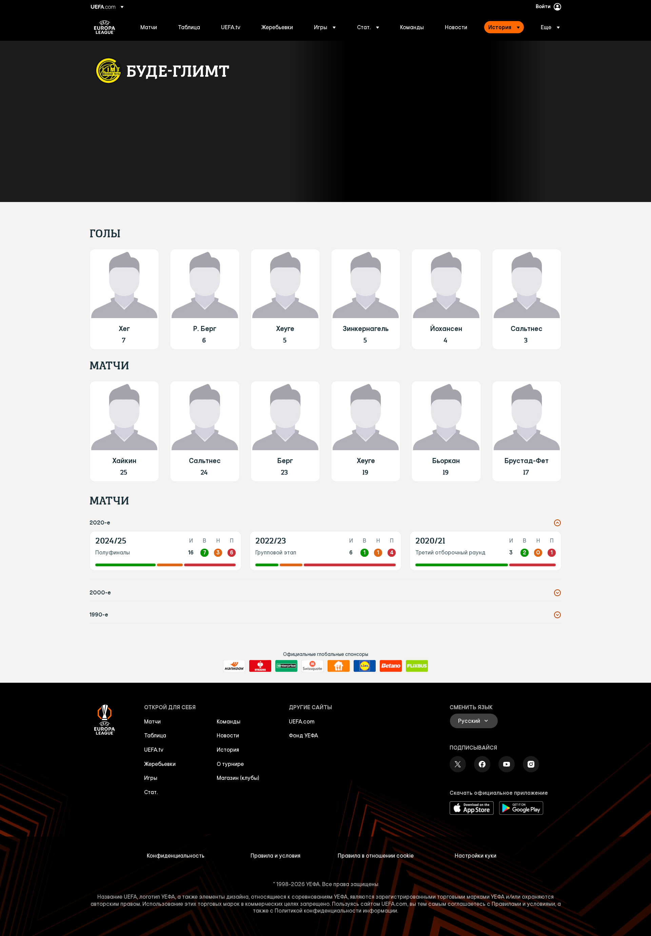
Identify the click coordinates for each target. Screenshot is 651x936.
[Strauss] (260, 666)
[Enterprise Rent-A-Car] (286, 666)
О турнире (230, 764)
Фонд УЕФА (303, 735)
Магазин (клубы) (238, 778)
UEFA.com (302, 721)
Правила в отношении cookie (376, 855)
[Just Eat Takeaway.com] (339, 666)
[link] (148, 27)
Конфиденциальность (175, 855)
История (228, 750)
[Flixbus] (417, 666)
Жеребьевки (160, 764)
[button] (325, 27)
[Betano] (391, 666)
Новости (228, 735)
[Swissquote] (312, 666)
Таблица (155, 735)
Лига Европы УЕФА (105, 27)
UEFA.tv (153, 750)
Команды (228, 721)
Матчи (152, 721)
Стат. (151, 792)
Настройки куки (475, 855)
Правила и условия (275, 855)
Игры (150, 778)
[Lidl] (365, 666)
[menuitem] (150, 27)
